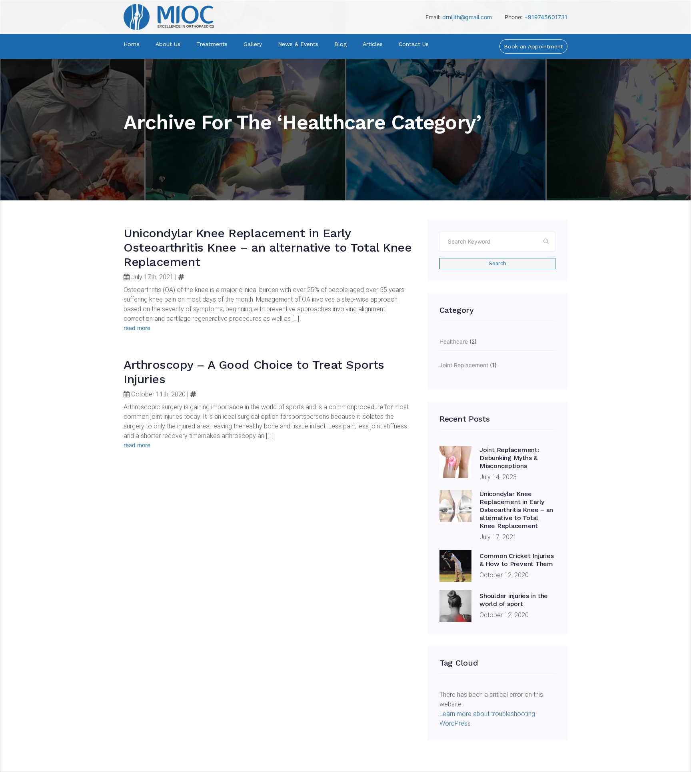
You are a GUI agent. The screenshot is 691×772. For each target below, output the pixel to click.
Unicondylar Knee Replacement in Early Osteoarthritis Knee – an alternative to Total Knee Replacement (268, 247)
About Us (168, 44)
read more (137, 327)
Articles (373, 44)
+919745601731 (545, 17)
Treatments (212, 44)
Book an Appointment (533, 46)
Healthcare (453, 341)
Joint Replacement (463, 365)
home (132, 44)
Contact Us (414, 44)
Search (497, 263)
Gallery (253, 44)
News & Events (298, 44)
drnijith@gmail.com (467, 17)
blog (340, 44)
